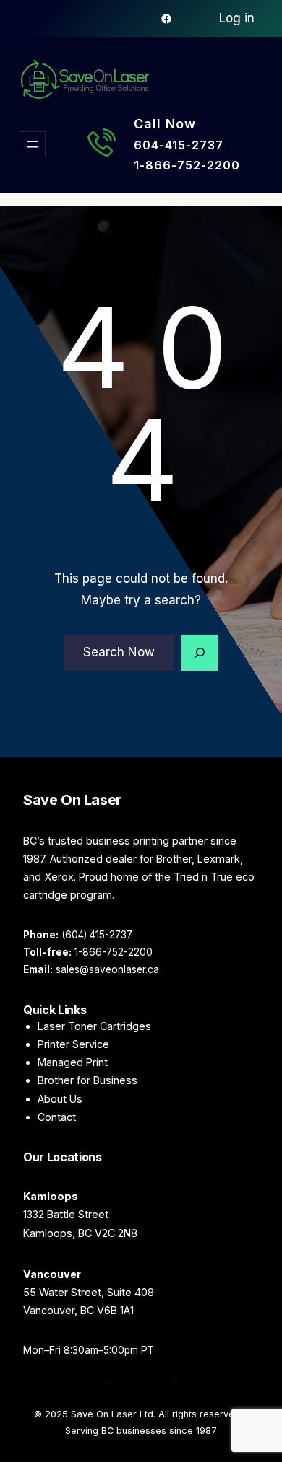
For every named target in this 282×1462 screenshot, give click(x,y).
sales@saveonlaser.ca (107, 969)
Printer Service (73, 1044)
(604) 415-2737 (96, 935)
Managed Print (73, 1062)
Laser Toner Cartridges (94, 1026)
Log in (237, 18)
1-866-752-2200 (187, 165)
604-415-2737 (178, 145)
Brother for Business (87, 1080)
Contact (57, 1117)
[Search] (199, 653)
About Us (60, 1099)
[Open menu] (33, 144)
